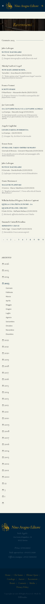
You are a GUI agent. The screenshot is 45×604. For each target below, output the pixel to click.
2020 (6, 353)
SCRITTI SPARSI (8, 89)
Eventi (12, 583)
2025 (6, 270)
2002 (6, 463)
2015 (6, 385)
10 (38, 240)
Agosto (9, 317)
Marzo (8, 296)
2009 (6, 424)
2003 (6, 457)
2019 (6, 359)
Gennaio (9, 288)
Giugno (8, 309)
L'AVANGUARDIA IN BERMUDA (15, 130)
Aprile (8, 301)
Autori (21, 579)
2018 (6, 366)
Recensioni (33, 579)
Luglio (8, 313)
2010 (6, 418)
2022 (6, 340)
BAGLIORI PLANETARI (11, 185)
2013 (6, 398)
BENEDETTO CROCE (10, 226)
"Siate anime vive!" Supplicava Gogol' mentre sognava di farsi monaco (21, 77)
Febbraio (9, 292)
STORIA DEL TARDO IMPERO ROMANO (19, 147)
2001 (6, 470)
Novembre (10, 330)
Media (32, 583)
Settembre (10, 322)
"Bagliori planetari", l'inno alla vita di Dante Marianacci (21, 192)
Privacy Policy (22, 587)
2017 (6, 372)
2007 (6, 437)
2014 (6, 392)
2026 (6, 263)
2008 (6, 431)
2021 (6, 346)
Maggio (9, 305)
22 (5, 483)
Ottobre (9, 326)
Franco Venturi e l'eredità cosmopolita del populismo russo (20, 96)
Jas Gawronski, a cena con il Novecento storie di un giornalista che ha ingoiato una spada (20, 117)
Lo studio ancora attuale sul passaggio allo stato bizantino (21, 155)
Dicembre (9, 334)
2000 (6, 476)
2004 (6, 450)
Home (7, 575)
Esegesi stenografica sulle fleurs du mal (20, 58)
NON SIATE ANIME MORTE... (14, 70)
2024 (6, 276)
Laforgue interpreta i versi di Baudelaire (21, 173)
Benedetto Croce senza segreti (16, 232)
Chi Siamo (18, 575)
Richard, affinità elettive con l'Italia (19, 214)
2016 (6, 379)
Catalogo (11, 579)
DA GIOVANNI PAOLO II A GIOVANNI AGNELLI (22, 109)
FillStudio (22, 597)
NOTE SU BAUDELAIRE (11, 52)
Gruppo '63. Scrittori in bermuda (17, 136)
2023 (6, 283)
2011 (6, 411)
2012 (6, 405)
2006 (6, 444)
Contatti (22, 583)
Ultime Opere (32, 575)
